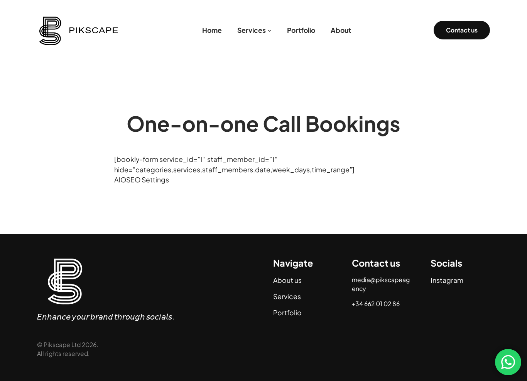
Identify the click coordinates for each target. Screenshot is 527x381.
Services (287, 296)
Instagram (447, 280)
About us (287, 280)
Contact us (462, 30)
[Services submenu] (269, 30)
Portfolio (287, 312)
